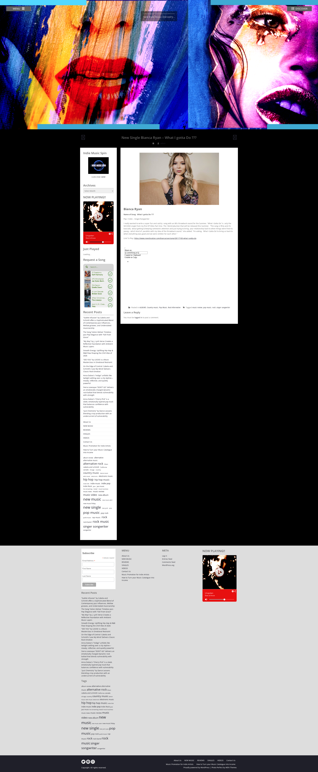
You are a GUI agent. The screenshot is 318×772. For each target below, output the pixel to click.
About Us (87, 422)
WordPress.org (168, 565)
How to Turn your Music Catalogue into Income (97, 451)
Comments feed (168, 562)
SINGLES (86, 434)
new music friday (89, 503)
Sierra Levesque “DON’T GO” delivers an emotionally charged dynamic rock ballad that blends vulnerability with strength (98, 391)
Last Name (86, 576)
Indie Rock (87, 486)
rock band (87, 522)
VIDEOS (86, 438)
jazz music (100, 486)
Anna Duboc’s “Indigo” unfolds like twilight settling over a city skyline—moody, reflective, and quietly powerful (98, 379)
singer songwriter (223, 307)
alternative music (90, 460)
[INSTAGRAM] (93, 762)
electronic (94, 476)
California (103, 467)
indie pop (105, 483)
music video (90, 494)
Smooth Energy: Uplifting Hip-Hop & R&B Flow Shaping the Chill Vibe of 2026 (98, 353)
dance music (104, 473)
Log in (164, 556)
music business (103, 489)
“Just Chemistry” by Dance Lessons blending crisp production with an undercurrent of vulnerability (97, 413)
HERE (103, 177)
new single (92, 507)
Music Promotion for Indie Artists (97, 446)
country (98, 470)
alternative (98, 457)
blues (106, 464)
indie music (95, 483)
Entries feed (167, 559)
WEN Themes (231, 767)
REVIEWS (86, 430)
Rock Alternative (174, 307)
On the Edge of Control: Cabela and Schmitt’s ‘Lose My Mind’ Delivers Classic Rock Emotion (98, 369)
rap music (96, 517)
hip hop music (102, 479)
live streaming (87, 489)
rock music (101, 521)
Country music (152, 307)
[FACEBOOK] (88, 762)
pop (110, 508)
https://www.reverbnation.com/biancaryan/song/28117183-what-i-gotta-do (165, 238)
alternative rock (93, 463)
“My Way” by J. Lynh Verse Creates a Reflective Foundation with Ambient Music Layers (98, 344)
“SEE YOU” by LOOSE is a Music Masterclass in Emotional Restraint (97, 360)
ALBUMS (142, 307)
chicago (92, 470)
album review (88, 458)
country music (91, 472)
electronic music (106, 476)
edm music (86, 476)
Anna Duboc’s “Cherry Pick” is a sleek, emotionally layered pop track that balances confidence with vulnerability (98, 403)
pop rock (104, 513)
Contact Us (87, 442)
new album (103, 495)
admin (162, 143)
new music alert (107, 500)
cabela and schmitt (91, 467)
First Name (86, 568)
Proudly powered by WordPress (196, 767)
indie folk (86, 484)
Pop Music (163, 307)
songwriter (87, 530)
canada (86, 470)
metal (95, 489)
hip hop (88, 479)
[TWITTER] (83, 762)
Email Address (88, 561)
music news (87, 491)
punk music (87, 517)
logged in (138, 317)
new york (105, 508)
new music (92, 499)
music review (197, 307)
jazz (94, 486)
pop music (207, 307)
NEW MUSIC (88, 426)
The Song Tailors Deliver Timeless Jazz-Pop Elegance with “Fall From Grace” (97, 334)
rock (214, 307)
